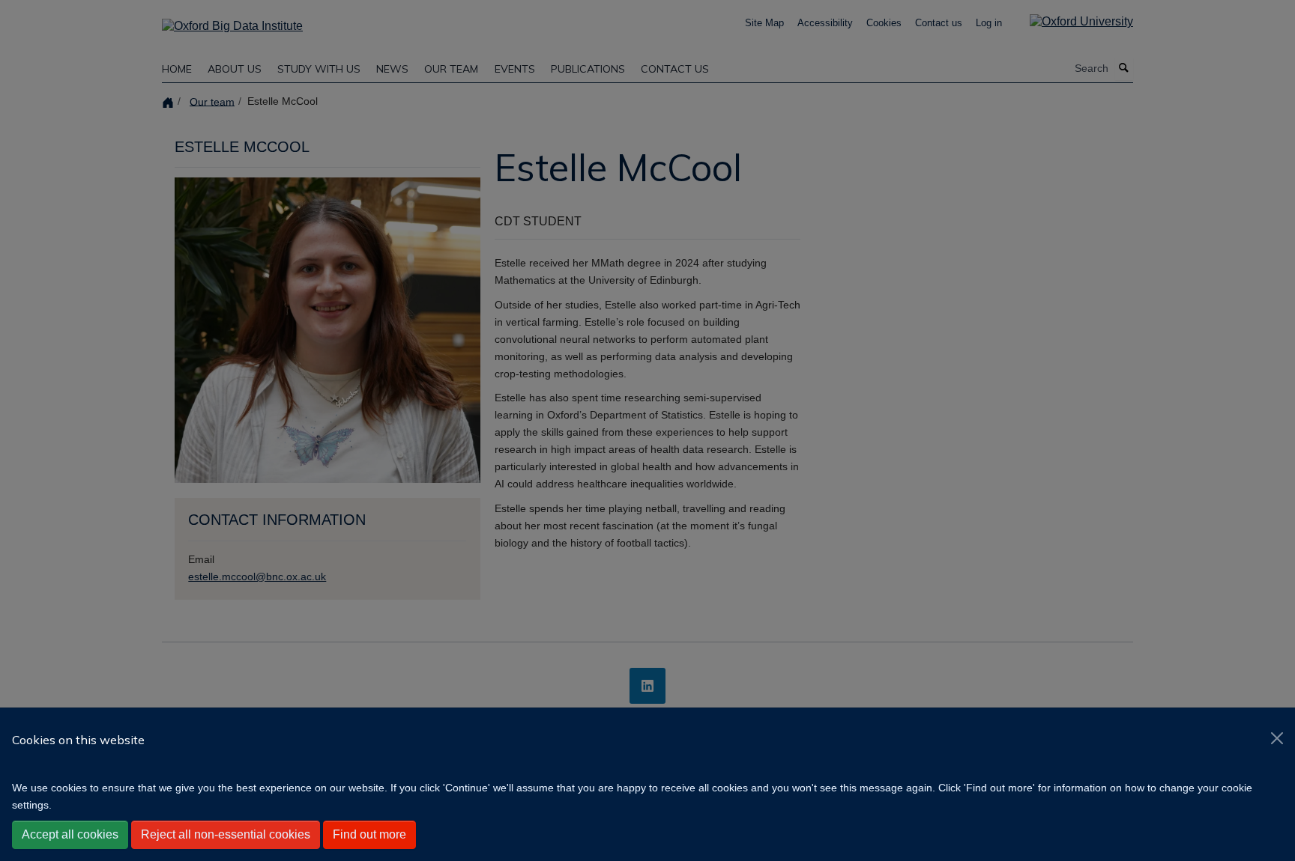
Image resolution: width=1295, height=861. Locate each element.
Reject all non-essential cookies (225, 834)
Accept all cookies (70, 834)
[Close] (1277, 738)
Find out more (369, 834)
